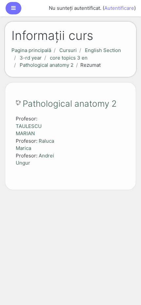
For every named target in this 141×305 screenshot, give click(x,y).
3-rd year (31, 58)
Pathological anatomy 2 (46, 65)
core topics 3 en (69, 58)
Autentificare (119, 8)
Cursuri (68, 50)
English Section (103, 50)
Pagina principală (31, 50)
